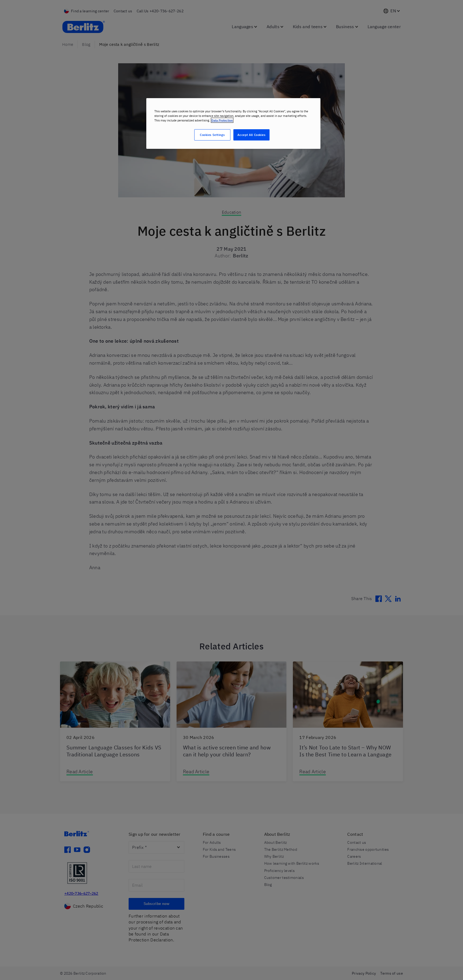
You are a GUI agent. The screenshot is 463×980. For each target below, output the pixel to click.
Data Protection (222, 120)
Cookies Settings (212, 135)
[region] (233, 123)
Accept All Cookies (251, 135)
